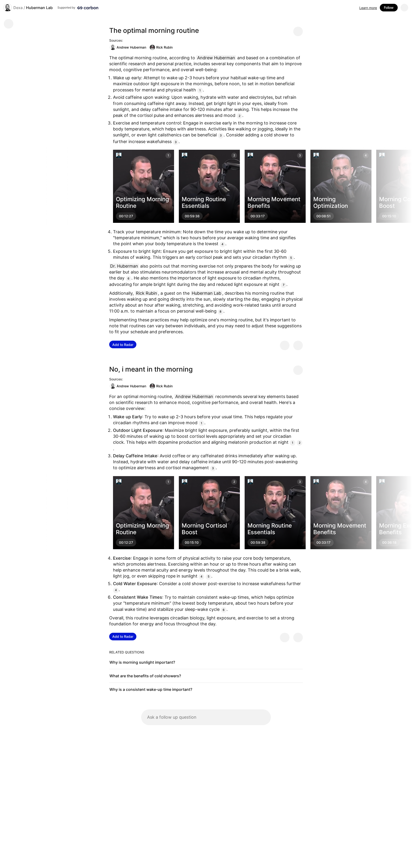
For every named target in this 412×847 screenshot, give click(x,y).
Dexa (18, 7)
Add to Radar (122, 345)
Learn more (368, 8)
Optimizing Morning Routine (142, 202)
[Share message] (298, 31)
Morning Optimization (330, 202)
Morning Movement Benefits (273, 202)
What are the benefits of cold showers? (145, 675)
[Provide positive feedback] (284, 345)
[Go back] (8, 24)
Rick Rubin (164, 47)
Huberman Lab (39, 7)
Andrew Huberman (131, 47)
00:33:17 (258, 216)
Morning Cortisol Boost (204, 529)
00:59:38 (192, 216)
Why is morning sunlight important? (142, 662)
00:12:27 (126, 216)
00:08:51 (323, 216)
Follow (389, 7)
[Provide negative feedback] (298, 345)
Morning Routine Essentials (204, 202)
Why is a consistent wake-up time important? (150, 689)
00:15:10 (389, 216)
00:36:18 (389, 542)
